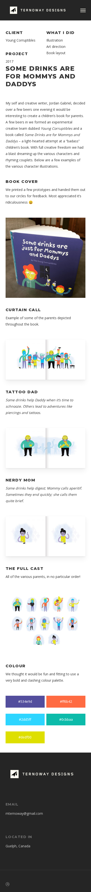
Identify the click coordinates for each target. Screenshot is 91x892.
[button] (83, 10)
